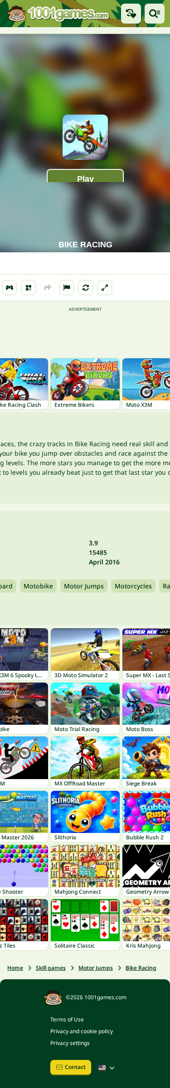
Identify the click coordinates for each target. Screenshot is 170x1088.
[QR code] (28, 287)
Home (15, 968)
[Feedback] (66, 287)
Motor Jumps (84, 586)
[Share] (47, 287)
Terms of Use (67, 1019)
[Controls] (9, 287)
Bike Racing (141, 968)
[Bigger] (104, 287)
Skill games (51, 968)
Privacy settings (70, 1043)
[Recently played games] (131, 14)
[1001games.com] (57, 13)
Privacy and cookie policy (81, 1031)
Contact (75, 1067)
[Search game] (155, 14)
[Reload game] (85, 287)
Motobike (38, 586)
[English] (107, 1067)
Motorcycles (133, 586)
